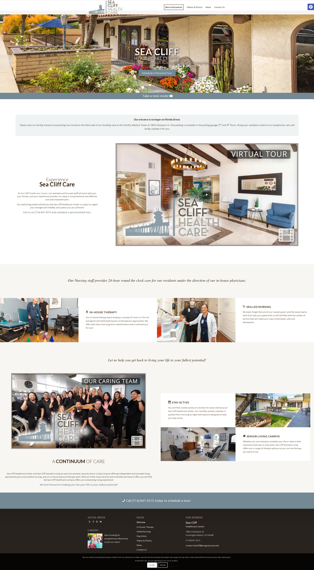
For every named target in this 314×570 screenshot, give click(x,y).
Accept (152, 565)
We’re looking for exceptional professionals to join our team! (116, 538)
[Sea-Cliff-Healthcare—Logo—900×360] (105, 7)
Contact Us (142, 549)
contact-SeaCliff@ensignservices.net (202, 545)
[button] (311, 7)
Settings (163, 565)
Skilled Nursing (144, 531)
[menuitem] (173, 7)
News (139, 545)
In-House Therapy (145, 527)
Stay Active (141, 536)
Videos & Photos (144, 540)
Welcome (141, 522)
